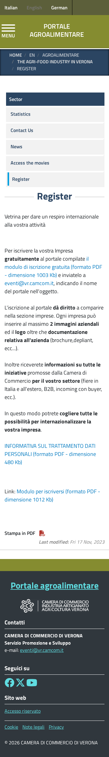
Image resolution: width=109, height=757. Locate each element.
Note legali (33, 726)
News (16, 146)
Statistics (21, 114)
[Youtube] (31, 684)
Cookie (11, 726)
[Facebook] (9, 684)
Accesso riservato (23, 711)
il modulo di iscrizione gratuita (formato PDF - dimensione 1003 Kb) (53, 267)
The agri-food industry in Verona (55, 61)
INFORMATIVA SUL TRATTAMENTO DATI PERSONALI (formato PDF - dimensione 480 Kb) (50, 454)
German (59, 7)
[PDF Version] (42, 533)
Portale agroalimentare (57, 30)
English (34, 7)
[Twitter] (20, 684)
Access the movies (30, 162)
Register (21, 179)
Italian (11, 7)
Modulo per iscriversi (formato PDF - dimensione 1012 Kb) (52, 495)
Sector (15, 99)
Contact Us (22, 130)
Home (15, 55)
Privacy (56, 726)
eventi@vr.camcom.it (29, 283)
